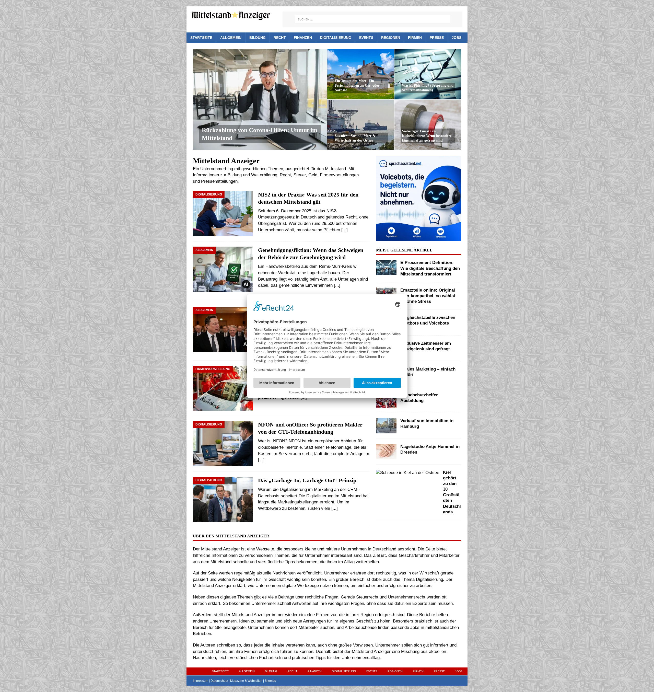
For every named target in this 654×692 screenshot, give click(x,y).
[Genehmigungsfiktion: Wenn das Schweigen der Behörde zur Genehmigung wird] (223, 271)
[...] (344, 229)
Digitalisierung (335, 38)
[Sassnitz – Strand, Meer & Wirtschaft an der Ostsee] (360, 124)
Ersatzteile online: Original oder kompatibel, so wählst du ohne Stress (427, 296)
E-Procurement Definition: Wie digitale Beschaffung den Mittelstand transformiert (430, 268)
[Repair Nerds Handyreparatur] (223, 388)
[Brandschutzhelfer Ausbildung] (386, 400)
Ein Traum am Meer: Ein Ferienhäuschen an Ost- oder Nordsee (357, 85)
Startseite (201, 38)
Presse (437, 38)
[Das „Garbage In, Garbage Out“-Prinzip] (223, 499)
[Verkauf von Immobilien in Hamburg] (386, 425)
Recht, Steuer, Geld (298, 174)
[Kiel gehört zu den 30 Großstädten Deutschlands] (407, 473)
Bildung (257, 38)
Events (366, 38)
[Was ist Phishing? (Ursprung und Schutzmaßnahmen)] (427, 74)
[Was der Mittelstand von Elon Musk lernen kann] (223, 331)
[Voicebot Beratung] (418, 237)
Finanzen (303, 38)
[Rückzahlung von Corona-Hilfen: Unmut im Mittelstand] (260, 99)
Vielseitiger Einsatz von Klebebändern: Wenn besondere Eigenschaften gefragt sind (426, 135)
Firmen (415, 38)
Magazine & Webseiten (246, 681)
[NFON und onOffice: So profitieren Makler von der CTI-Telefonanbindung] (223, 443)
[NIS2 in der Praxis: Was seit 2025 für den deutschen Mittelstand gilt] (223, 213)
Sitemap (270, 681)
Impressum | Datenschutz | (211, 681)
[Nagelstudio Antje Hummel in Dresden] (386, 451)
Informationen (206, 174)
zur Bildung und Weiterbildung (248, 174)
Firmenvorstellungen (339, 174)
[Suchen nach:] (372, 19)
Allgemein (230, 38)
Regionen (390, 38)
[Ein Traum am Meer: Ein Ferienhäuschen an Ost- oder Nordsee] (360, 74)
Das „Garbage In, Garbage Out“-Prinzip (307, 480)
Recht (280, 38)
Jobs (456, 38)
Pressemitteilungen (219, 181)
